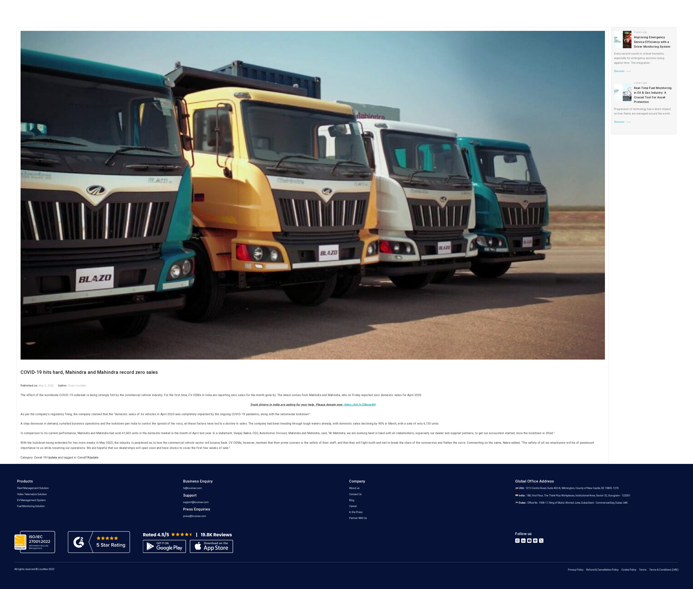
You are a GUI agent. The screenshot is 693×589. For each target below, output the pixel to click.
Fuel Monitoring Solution (31, 506)
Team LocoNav (77, 385)
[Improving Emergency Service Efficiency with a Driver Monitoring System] (622, 39)
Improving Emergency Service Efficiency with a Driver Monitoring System (652, 42)
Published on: (30, 385)
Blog (351, 500)
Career (353, 506)
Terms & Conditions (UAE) (664, 569)
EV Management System (31, 500)
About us (354, 488)
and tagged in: (67, 457)
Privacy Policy (575, 569)
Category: (27, 457)
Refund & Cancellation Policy (602, 569)
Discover (619, 71)
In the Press (356, 512)
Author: (63, 385)
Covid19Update (88, 457)
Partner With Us (358, 518)
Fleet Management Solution (33, 488)
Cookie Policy (628, 569)
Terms (642, 569)
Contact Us (355, 494)
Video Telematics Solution (32, 494)
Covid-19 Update (45, 457)
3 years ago (640, 32)
